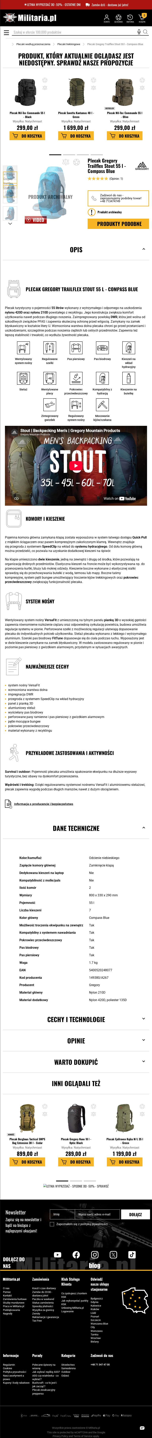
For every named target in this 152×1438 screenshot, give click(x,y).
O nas (6, 1288)
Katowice (96, 1305)
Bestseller (109, 108)
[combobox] (80, 32)
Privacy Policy (60, 1436)
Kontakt (7, 1295)
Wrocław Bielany (96, 1340)
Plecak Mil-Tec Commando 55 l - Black (27, 114)
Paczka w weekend (43, 1299)
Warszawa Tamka (97, 1332)
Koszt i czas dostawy (44, 1288)
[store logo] (29, 18)
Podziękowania (11, 1310)
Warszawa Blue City (99, 1325)
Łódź (93, 1312)
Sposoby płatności (42, 1306)
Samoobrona (68, 1368)
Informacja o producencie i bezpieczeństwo (43, 804)
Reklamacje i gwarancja (45, 1317)
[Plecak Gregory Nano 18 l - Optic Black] (76, 1120)
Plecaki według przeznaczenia (33, 44)
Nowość (11, 1134)
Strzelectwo (68, 1364)
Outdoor (65, 1371)
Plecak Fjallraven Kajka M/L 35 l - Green (124, 1141)
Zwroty (36, 1313)
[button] (44, 88)
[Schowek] (118, 18)
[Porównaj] (65, 162)
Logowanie (67, 1311)
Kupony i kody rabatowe (16, 1382)
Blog (94, 1265)
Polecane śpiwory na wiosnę (43, 1366)
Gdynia (94, 1302)
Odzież (65, 1375)
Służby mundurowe (13, 1302)
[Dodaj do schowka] (44, 81)
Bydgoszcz (97, 1298)
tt (126, 1254)
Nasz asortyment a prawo (13, 1377)
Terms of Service (82, 1436)
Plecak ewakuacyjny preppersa (43, 1391)
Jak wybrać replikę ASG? (46, 1371)
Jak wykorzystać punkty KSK (74, 1302)
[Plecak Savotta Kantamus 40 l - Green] (76, 94)
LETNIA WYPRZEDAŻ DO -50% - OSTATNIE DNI (54, 4)
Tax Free (37, 1320)
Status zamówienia (43, 1302)
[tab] (76, 255)
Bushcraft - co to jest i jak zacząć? (44, 1384)
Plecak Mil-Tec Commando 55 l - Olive (124, 114)
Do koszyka (32, 136)
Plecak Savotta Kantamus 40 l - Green (76, 114)
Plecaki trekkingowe (68, 44)
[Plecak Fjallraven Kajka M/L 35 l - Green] (124, 1120)
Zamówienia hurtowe (15, 1299)
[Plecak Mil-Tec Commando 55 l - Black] (27, 94)
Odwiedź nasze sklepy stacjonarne (100, 1284)
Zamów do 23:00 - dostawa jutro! (42, 1294)
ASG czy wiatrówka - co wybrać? (45, 1377)
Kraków (95, 1309)
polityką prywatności (94, 1224)
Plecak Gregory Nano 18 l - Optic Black (76, 1141)
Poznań (95, 1316)
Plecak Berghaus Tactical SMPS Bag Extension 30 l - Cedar (27, 1141)
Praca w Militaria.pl (13, 1306)
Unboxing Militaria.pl (72, 1307)
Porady (37, 1355)
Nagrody (7, 1313)
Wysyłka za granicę (43, 1310)
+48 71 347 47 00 (100, 1364)
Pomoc (7, 1292)
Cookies (7, 1368)
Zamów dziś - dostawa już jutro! (110, 5)
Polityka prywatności (14, 1371)
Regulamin (9, 1364)
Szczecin (96, 1320)
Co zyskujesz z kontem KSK (74, 1295)
